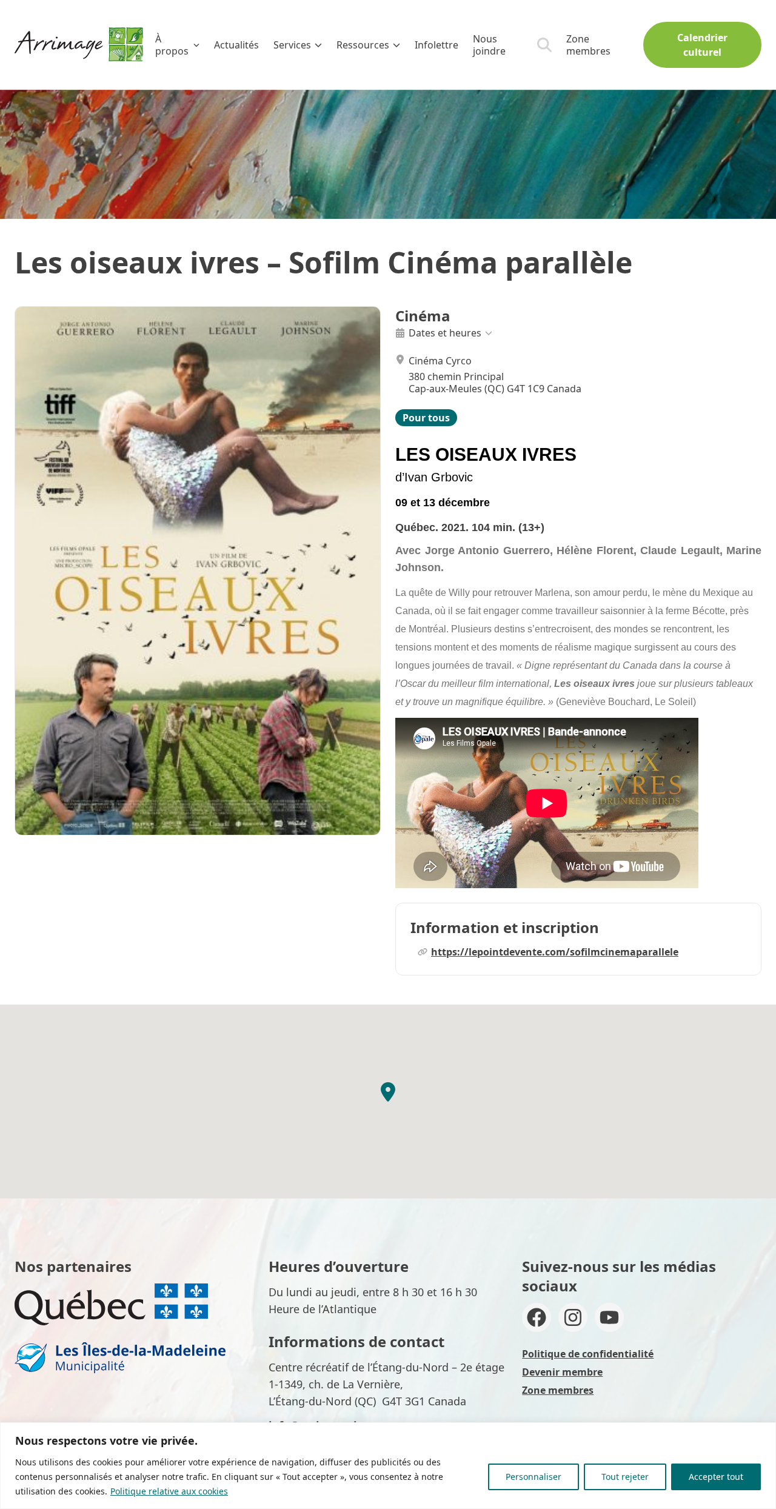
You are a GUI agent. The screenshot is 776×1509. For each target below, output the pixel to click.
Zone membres (588, 45)
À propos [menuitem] (172, 45)
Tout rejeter (625, 1476)
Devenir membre (562, 1372)
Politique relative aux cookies (169, 1491)
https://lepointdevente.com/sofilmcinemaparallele (554, 952)
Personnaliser (533, 1476)
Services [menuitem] (292, 45)
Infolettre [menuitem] (436, 45)
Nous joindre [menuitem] (489, 45)
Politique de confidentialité (588, 1353)
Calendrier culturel (702, 45)
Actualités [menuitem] (236, 45)
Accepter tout (716, 1476)
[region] (388, 1465)
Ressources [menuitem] (362, 45)
